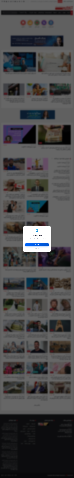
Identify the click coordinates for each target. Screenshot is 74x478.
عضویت (37, 245)
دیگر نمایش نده (37, 248)
